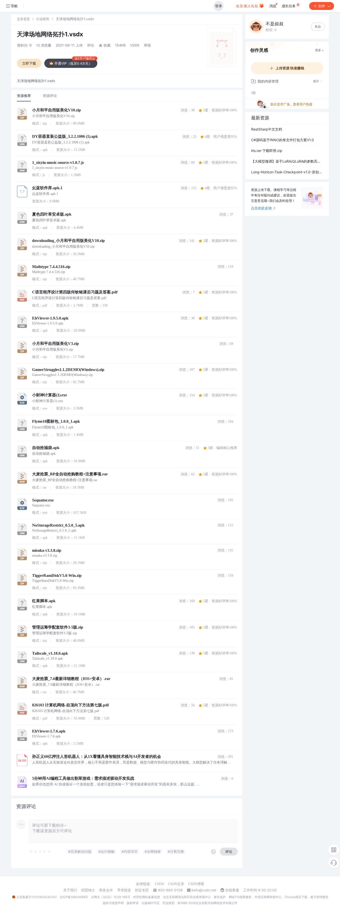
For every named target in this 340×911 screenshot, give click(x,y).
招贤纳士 (88, 890)
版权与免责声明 (113, 903)
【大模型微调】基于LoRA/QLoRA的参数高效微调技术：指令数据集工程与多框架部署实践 (287, 161)
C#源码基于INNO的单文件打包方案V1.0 (282, 140)
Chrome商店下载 (295, 897)
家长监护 (220, 897)
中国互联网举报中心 (268, 897)
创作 (321, 6)
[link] (23, 19)
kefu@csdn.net (204, 890)
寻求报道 (124, 890)
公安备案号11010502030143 (36, 897)
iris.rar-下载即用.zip (266, 150)
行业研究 (42, 19)
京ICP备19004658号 (74, 897)
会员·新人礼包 (247, 6)
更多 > (319, 50)
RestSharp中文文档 (266, 129)
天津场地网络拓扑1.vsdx (50, 34)
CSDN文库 (176, 884)
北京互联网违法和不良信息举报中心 (187, 897)
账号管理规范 (319, 897)
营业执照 (168, 903)
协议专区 (142, 890)
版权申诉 (133, 903)
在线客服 (232, 890)
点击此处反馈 (261, 208)
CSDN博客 (196, 884)
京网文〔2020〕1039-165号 (110, 897)
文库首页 (23, 19)
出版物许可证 (151, 903)
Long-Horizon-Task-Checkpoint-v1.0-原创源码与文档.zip (287, 172)
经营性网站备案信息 (146, 897)
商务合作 (106, 890)
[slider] (40, 851)
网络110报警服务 (240, 897)
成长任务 (289, 6)
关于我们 (70, 890)
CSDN (159, 884)
